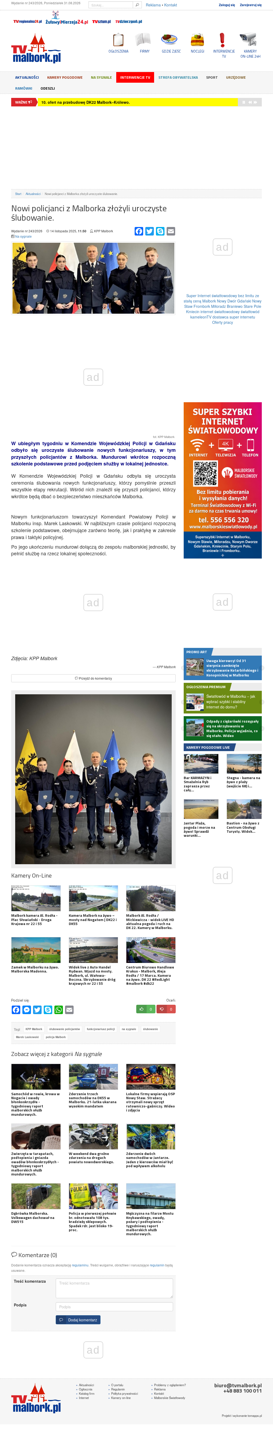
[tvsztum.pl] (101, 17)
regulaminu (80, 1265)
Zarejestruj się (251, 5)
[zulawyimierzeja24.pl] (67, 17)
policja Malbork (56, 1037)
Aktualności (27, 77)
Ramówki (23, 88)
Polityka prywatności (123, 1393)
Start (18, 194)
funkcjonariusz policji (101, 1029)
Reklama (153, 4)
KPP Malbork (34, 1029)
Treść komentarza (30, 1281)
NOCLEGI (197, 51)
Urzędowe (236, 77)
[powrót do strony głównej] (50, 48)
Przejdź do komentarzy (95, 678)
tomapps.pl (255, 1415)
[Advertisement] (136, 147)
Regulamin (116, 1389)
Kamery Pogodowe (65, 77)
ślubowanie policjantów (64, 1029)
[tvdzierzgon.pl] (128, 17)
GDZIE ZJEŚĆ (171, 51)
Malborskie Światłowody (168, 1398)
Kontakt (170, 4)
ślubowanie (150, 1029)
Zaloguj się (227, 5)
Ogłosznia (84, 1389)
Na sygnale (101, 77)
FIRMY (145, 51)
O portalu (115, 1385)
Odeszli (48, 88)
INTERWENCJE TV (224, 54)
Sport (212, 77)
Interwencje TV (135, 77)
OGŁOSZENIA (119, 51)
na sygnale (129, 1029)
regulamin (157, 1265)
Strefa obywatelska (178, 77)
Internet (82, 1398)
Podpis (20, 1305)
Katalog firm (85, 1393)
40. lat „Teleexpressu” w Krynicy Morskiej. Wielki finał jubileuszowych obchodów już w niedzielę (129, 102)
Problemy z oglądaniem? (168, 1385)
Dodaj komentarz (81, 1319)
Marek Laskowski (27, 1037)
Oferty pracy (222, 322)
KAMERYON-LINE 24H (250, 54)
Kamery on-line (119, 1398)
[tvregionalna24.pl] (27, 17)
